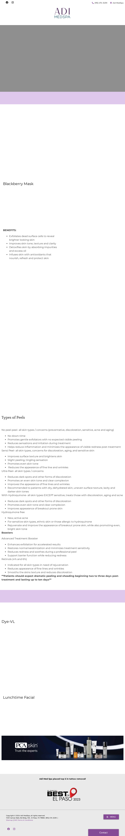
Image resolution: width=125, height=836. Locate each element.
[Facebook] (7, 2)
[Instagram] (12, 2)
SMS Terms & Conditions (23, 820)
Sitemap (9, 820)
